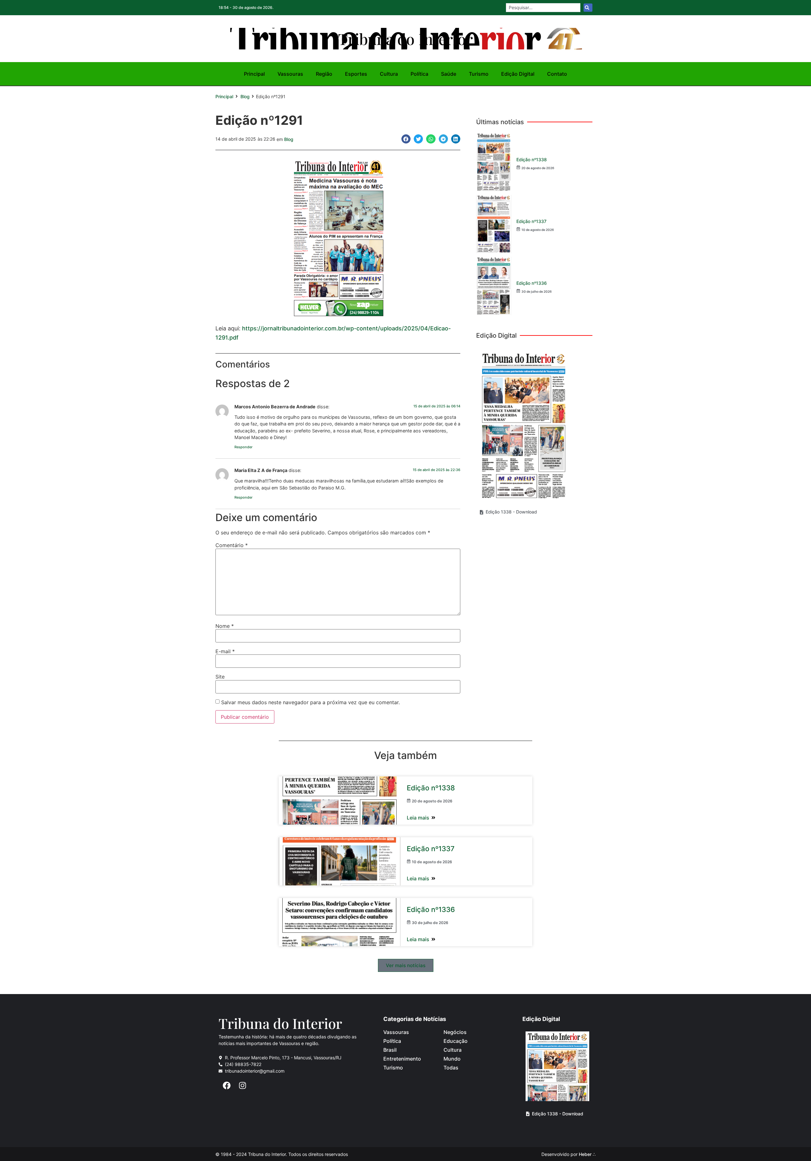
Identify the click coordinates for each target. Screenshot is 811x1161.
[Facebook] (226, 1085)
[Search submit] (588, 7)
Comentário (231, 545)
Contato (557, 74)
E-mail (225, 651)
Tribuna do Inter (280, 1023)
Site (220, 676)
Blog (245, 96)
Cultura (389, 74)
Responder (243, 447)
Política (419, 74)
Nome (224, 625)
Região (324, 74)
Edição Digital (517, 74)
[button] (406, 139)
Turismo (479, 74)
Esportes (356, 74)
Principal (254, 74)
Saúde (448, 74)
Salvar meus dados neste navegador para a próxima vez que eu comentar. (310, 702)
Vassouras (290, 74)
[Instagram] (242, 1085)
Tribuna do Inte (405, 39)
